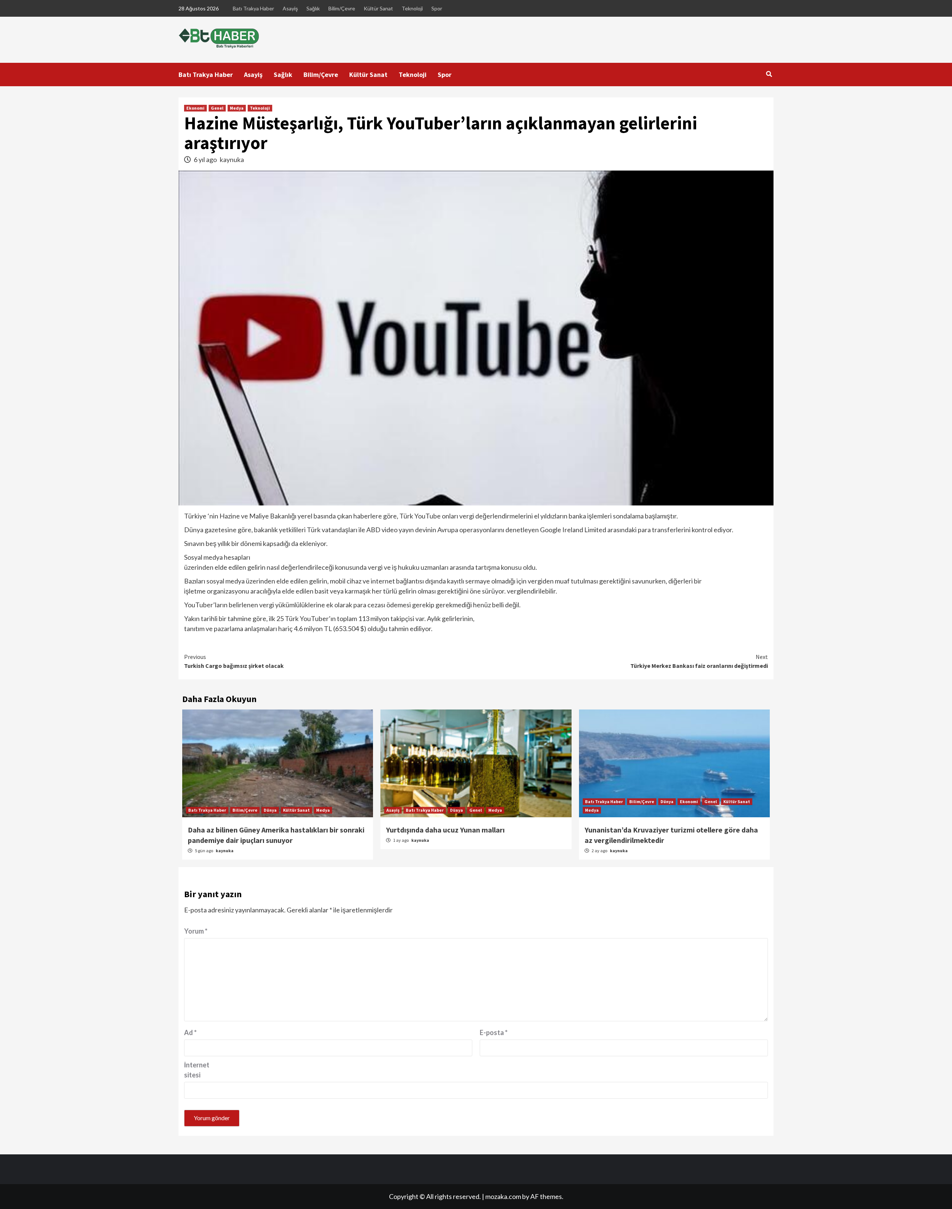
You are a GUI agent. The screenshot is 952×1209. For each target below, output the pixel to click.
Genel (217, 108)
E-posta (494, 1032)
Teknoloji (412, 8)
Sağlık (313, 8)
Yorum (196, 931)
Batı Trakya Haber (253, 8)
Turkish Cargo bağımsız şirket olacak (234, 661)
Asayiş (290, 8)
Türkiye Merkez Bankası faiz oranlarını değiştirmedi (699, 661)
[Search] (769, 74)
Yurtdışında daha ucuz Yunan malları (445, 829)
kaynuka (232, 159)
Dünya (270, 810)
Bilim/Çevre (341, 8)
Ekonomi (195, 108)
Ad (190, 1032)
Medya (237, 108)
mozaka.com (503, 1196)
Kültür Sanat (378, 8)
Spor (436, 8)
